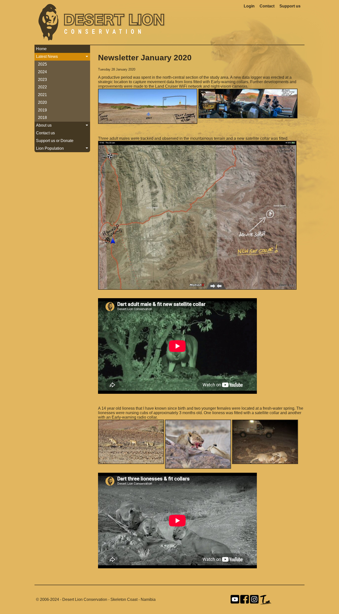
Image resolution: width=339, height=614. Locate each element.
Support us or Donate (54, 141)
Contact (267, 6)
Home (41, 49)
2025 (42, 64)
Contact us (45, 133)
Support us (290, 6)
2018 (42, 117)
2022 (42, 87)
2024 (42, 72)
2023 (42, 79)
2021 (42, 95)
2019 (42, 110)
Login (249, 6)
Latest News (47, 56)
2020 (42, 102)
